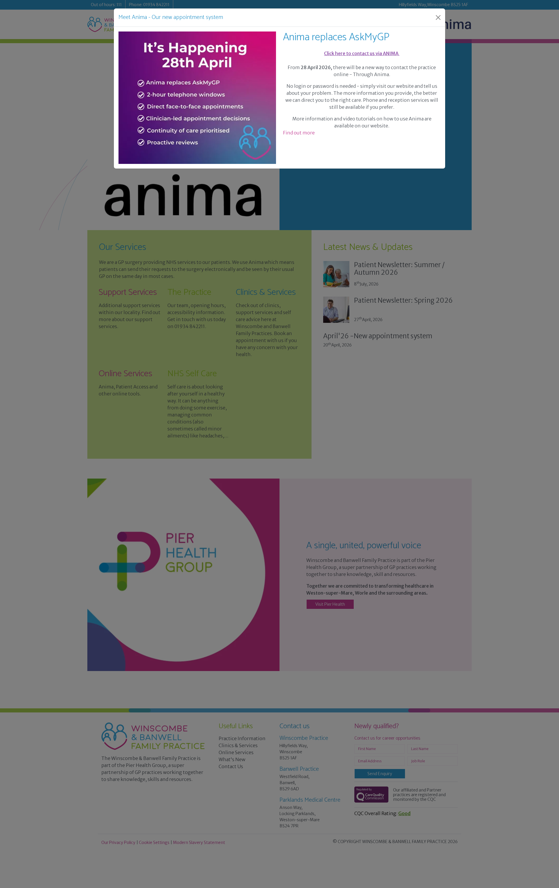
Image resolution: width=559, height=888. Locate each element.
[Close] (438, 17)
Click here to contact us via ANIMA (361, 53)
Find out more (299, 133)
